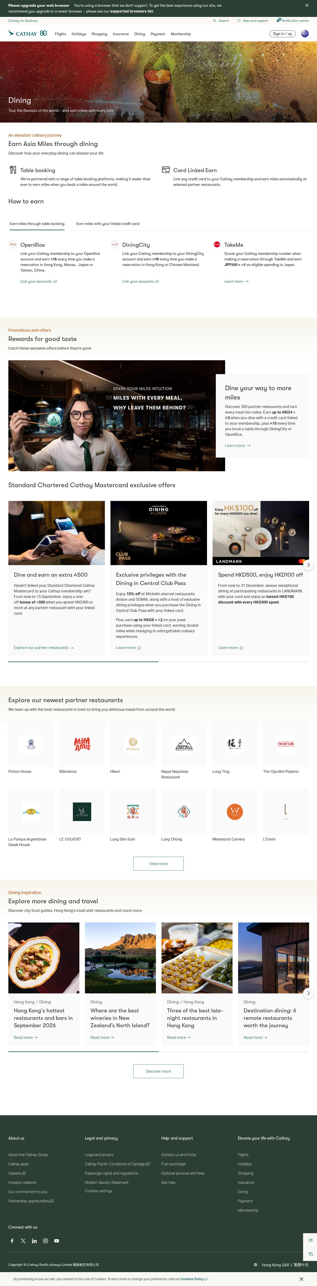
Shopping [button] (99, 34)
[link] (116, 415)
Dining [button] (139, 34)
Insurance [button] (121, 34)
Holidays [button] (79, 34)
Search (224, 20)
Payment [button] (158, 34)
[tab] (37, 224)
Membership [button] (181, 34)
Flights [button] (60, 34)
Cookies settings (98, 1191)
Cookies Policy (192, 1279)
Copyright (15, 1265)
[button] (43, 647)
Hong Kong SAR (275, 1264)
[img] (307, 5)
